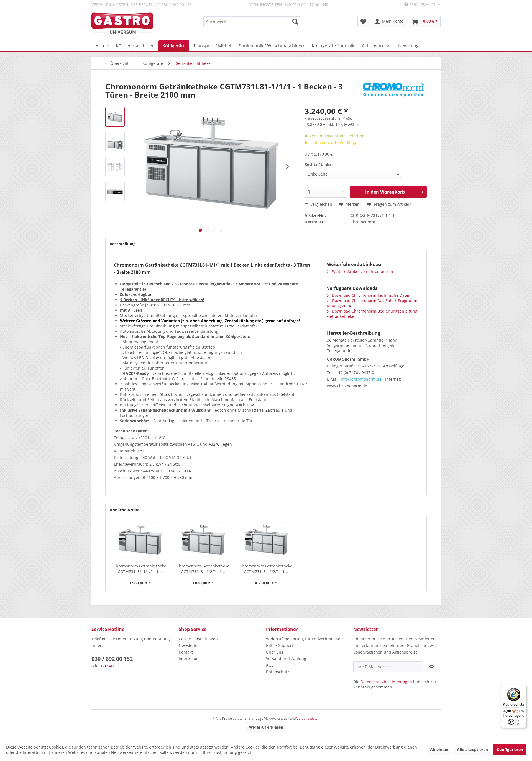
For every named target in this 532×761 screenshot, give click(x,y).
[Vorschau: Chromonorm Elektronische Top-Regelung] (115, 191)
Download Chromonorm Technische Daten (371, 295)
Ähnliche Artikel (125, 509)
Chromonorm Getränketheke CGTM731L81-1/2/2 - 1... (203, 568)
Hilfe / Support (279, 645)
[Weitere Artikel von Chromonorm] (394, 92)
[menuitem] (252, 21)
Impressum (189, 658)
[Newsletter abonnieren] (431, 666)
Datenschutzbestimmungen (386, 681)
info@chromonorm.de (361, 379)
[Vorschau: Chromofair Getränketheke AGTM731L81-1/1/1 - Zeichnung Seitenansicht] (115, 166)
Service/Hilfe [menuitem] (422, 4)
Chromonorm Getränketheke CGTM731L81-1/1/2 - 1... (139, 568)
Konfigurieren (510, 749)
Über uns (274, 652)
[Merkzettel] (363, 21)
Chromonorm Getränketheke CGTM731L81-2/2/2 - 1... (265, 568)
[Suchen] (295, 21)
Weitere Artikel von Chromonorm (362, 271)
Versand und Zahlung (286, 658)
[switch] (513, 722)
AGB (270, 665)
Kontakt (186, 652)
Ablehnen (439, 749)
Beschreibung (122, 243)
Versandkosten (307, 718)
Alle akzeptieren (472, 749)
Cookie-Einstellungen (198, 638)
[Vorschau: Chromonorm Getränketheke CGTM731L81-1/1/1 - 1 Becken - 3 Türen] (115, 117)
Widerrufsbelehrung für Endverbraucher (304, 638)
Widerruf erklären (266, 727)
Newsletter (189, 645)
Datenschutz (277, 671)
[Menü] (523, 688)
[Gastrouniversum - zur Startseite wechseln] (122, 23)
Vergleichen (320, 204)
